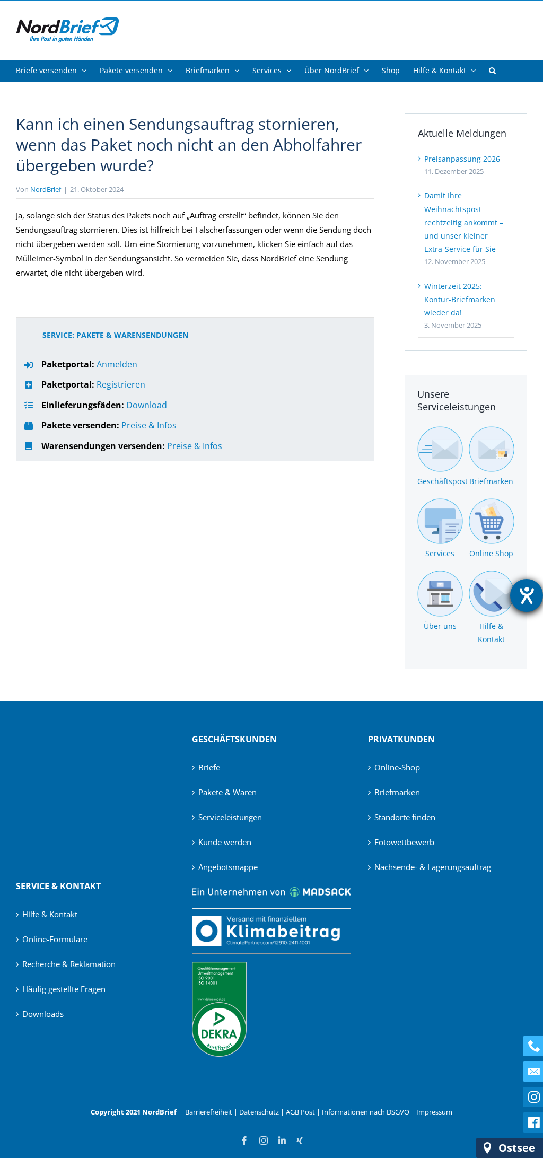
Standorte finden (404, 817)
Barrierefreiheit (208, 1112)
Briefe (209, 767)
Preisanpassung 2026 (462, 159)
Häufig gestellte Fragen (64, 989)
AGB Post (300, 1112)
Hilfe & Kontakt (49, 914)
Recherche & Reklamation (69, 964)
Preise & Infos (149, 425)
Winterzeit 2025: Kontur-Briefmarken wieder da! (459, 299)
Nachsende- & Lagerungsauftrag (432, 867)
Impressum (434, 1112)
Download (146, 405)
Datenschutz (259, 1112)
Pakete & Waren (227, 792)
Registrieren (121, 384)
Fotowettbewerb (404, 842)
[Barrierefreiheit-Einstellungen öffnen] (526, 595)
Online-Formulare (54, 939)
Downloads (43, 1013)
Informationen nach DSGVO (365, 1112)
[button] (492, 70)
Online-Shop (397, 767)
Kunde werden (224, 842)
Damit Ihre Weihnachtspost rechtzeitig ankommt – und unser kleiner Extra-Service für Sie (463, 222)
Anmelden (117, 364)
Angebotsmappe (228, 867)
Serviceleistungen (230, 817)
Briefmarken (397, 792)
